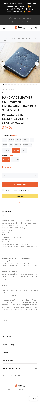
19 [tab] (30, 84)
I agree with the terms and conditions (17, 190)
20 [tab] (32, 84)
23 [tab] (36, 84)
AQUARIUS (16, 150)
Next (37, 64)
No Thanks (6, 159)
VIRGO (5, 145)
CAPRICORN (6, 150)
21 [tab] (33, 84)
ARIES (4, 139)
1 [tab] (3, 84)
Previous (3, 64)
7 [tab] (12, 84)
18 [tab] (29, 84)
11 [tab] (18, 84)
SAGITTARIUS (27, 145)
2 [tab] (5, 84)
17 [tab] (27, 84)
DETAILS (29, 12)
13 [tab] (21, 84)
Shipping (8, 167)
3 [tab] (6, 84)
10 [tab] (17, 84)
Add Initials (15, 159)
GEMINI (18, 139)
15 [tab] (24, 84)
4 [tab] (8, 84)
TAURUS (11, 139)
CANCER (25, 139)
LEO (32, 139)
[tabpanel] (20, 62)
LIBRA (11, 145)
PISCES (24, 150)
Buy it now (20, 196)
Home (2, 33)
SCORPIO (18, 145)
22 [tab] (35, 84)
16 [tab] (26, 84)
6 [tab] (11, 84)
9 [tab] (15, 84)
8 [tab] (14, 84)
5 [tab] (9, 84)
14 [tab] (23, 84)
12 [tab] (20, 84)
